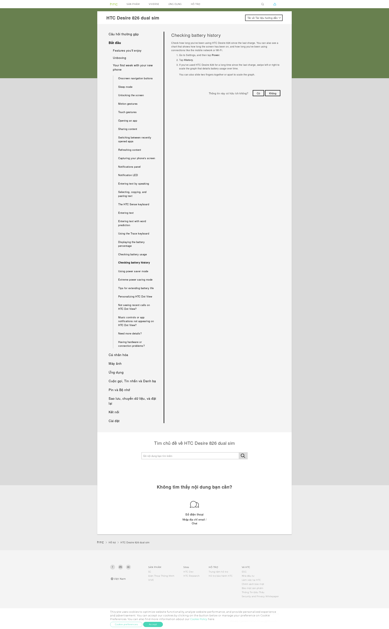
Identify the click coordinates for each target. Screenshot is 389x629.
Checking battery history (134, 262)
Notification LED (128, 175)
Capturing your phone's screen (136, 158)
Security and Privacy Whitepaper (260, 596)
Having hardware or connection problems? (131, 344)
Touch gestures (127, 112)
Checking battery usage (132, 254)
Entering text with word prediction (132, 223)
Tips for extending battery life (136, 288)
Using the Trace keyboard (133, 233)
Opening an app (127, 120)
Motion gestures (128, 103)
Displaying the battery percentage (131, 244)
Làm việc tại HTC (251, 580)
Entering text (126, 213)
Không (272, 93)
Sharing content (127, 129)
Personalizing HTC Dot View (135, 296)
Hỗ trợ (112, 542)
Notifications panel (129, 166)
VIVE (151, 580)
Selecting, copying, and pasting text (132, 194)
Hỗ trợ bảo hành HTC (221, 576)
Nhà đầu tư (248, 576)
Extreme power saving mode (135, 279)
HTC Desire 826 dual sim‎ (135, 542)
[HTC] (113, 4)
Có (258, 93)
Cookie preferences (126, 624)
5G (149, 571)
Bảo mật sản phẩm (252, 588)
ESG (244, 571)
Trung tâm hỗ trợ (218, 571)
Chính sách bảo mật (253, 584)
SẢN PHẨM (133, 4)
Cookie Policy (198, 619)
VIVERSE (154, 4)
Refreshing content (129, 150)
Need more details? (130, 333)
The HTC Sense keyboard (133, 204)
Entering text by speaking (133, 183)
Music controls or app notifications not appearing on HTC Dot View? (136, 321)
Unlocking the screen (131, 95)
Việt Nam (120, 578)
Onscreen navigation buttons (135, 78)
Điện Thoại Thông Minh (161, 576)
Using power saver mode (133, 271)
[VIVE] (274, 4)
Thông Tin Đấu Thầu (253, 592)
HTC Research (191, 576)
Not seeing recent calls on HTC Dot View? (134, 307)
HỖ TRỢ (195, 4)
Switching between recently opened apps (134, 139)
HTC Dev (188, 571)
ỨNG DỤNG (175, 4)
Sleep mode (125, 87)
